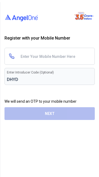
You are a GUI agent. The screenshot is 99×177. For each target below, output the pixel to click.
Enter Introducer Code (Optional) (30, 72)
